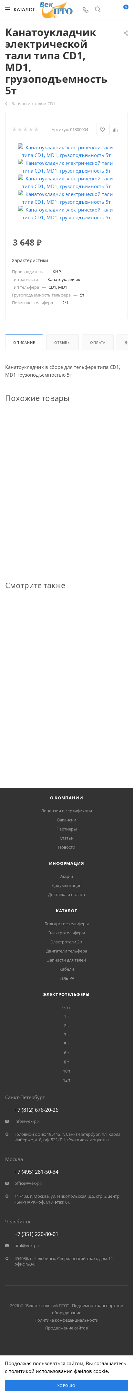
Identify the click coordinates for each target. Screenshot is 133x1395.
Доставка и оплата (66, 894)
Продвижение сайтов (66, 1328)
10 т (66, 1071)
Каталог (66, 911)
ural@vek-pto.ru (30, 1245)
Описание (24, 342)
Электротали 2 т (66, 942)
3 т (66, 1034)
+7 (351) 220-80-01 (36, 1234)
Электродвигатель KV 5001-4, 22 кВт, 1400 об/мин (66, 718)
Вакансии (66, 820)
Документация (66, 885)
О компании (66, 798)
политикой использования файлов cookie (58, 1371)
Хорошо (66, 1385)
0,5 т (66, 1007)
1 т (66, 1016)
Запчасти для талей (66, 960)
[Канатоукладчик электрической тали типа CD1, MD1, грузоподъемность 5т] (66, 150)
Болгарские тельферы (67, 924)
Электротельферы (66, 933)
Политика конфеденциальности (66, 1320)
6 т (66, 1053)
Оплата (98, 342)
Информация (66, 863)
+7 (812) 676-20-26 (36, 1109)
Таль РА (66, 978)
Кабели (66, 969)
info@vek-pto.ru (30, 1121)
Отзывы (62, 342)
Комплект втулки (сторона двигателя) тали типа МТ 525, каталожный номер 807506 (66, 534)
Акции (66, 876)
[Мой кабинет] (110, 10)
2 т (66, 1025)
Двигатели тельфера (66, 951)
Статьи (67, 838)
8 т (66, 1062)
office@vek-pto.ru (32, 1183)
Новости (66, 847)
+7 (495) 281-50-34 (36, 1171)
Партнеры (66, 829)
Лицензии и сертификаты (66, 811)
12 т (66, 1080)
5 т (66, 1044)
